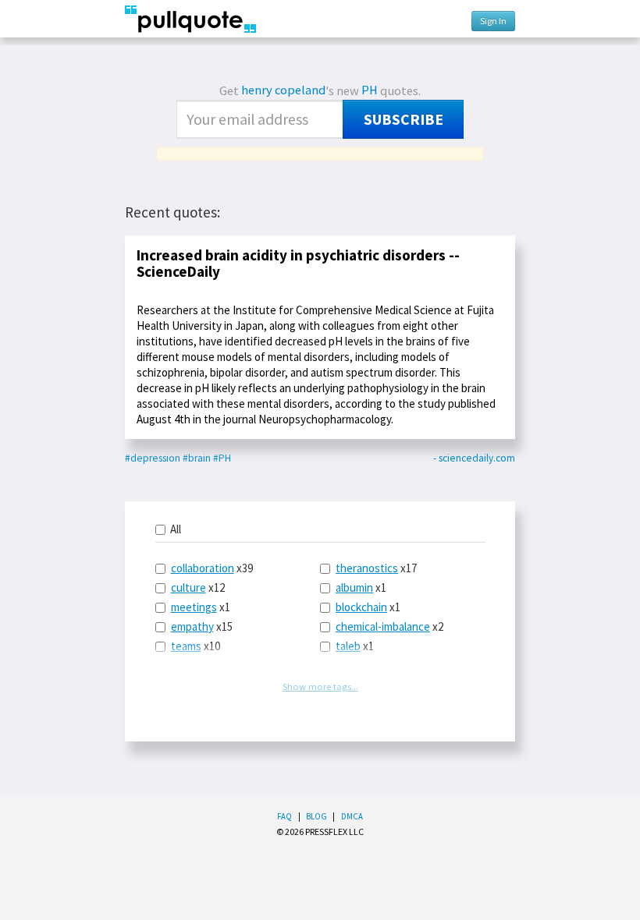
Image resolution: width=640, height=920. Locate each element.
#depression (152, 458)
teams (186, 646)
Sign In (493, 21)
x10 (195, 646)
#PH (222, 458)
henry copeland (283, 90)
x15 (202, 626)
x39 (212, 568)
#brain (197, 458)
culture (188, 587)
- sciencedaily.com (474, 458)
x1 (200, 607)
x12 (198, 587)
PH (369, 90)
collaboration (202, 568)
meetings (194, 607)
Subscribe (403, 119)
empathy (192, 626)
